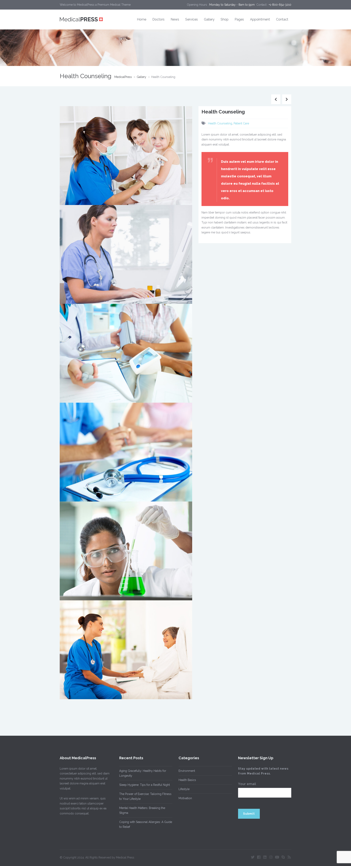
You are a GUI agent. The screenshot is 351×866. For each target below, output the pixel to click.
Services (191, 19)
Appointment (260, 19)
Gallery (209, 19)
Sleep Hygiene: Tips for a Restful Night (144, 784)
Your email (247, 784)
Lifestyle (184, 789)
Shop (225, 19)
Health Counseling (220, 123)
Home (141, 19)
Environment (187, 770)
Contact (282, 19)
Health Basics (187, 780)
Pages (239, 19)
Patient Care (241, 123)
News (175, 19)
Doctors (158, 19)
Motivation (185, 798)
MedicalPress (123, 77)
